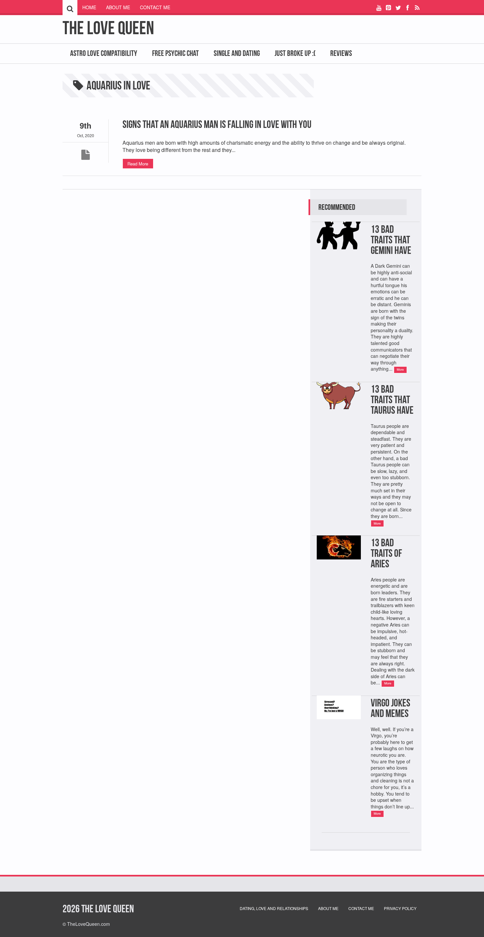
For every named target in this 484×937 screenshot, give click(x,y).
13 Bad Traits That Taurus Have (392, 399)
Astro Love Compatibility (103, 53)
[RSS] (417, 7)
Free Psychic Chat (175, 53)
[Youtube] (379, 7)
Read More (137, 163)
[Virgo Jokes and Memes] (339, 727)
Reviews (341, 53)
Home (89, 7)
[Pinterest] (388, 7)
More (400, 369)
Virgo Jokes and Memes (390, 708)
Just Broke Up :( (295, 53)
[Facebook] (408, 7)
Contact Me (155, 7)
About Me (118, 7)
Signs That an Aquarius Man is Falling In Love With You (216, 124)
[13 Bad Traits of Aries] (339, 567)
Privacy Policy (400, 908)
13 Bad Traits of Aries (386, 553)
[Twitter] (398, 7)
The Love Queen (108, 28)
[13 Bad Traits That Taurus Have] (339, 417)
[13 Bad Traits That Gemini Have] (339, 257)
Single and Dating (237, 53)
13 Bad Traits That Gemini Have (391, 239)
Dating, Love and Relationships (274, 908)
